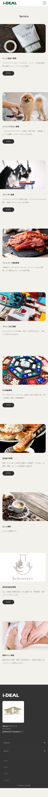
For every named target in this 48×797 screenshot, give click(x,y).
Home (6, 761)
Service (6, 751)
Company (7, 743)
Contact (6, 780)
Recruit (6, 773)
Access (6, 767)
